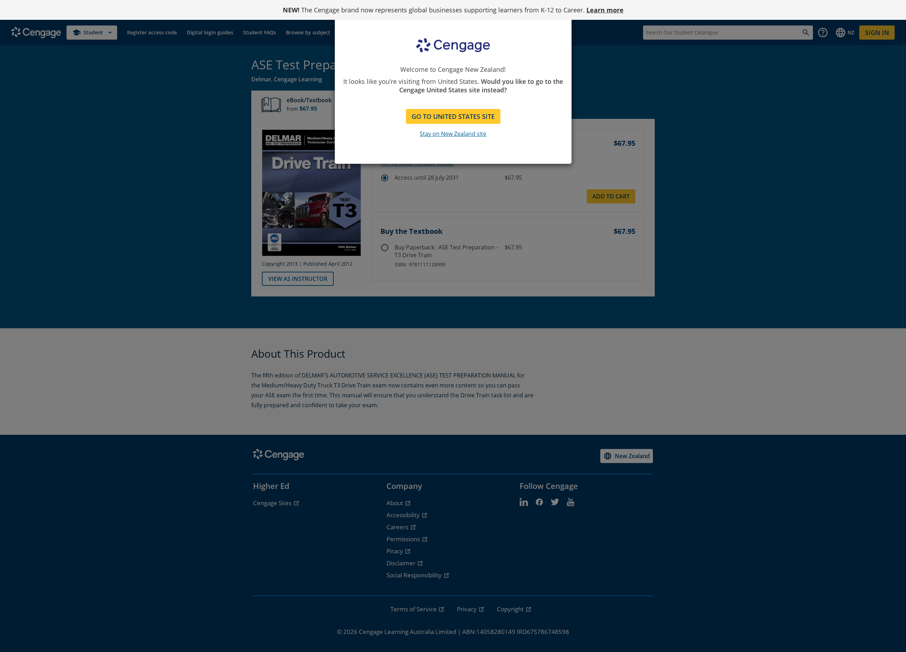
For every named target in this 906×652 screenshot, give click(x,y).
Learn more (605, 10)
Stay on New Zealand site (453, 134)
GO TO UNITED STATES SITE (453, 116)
